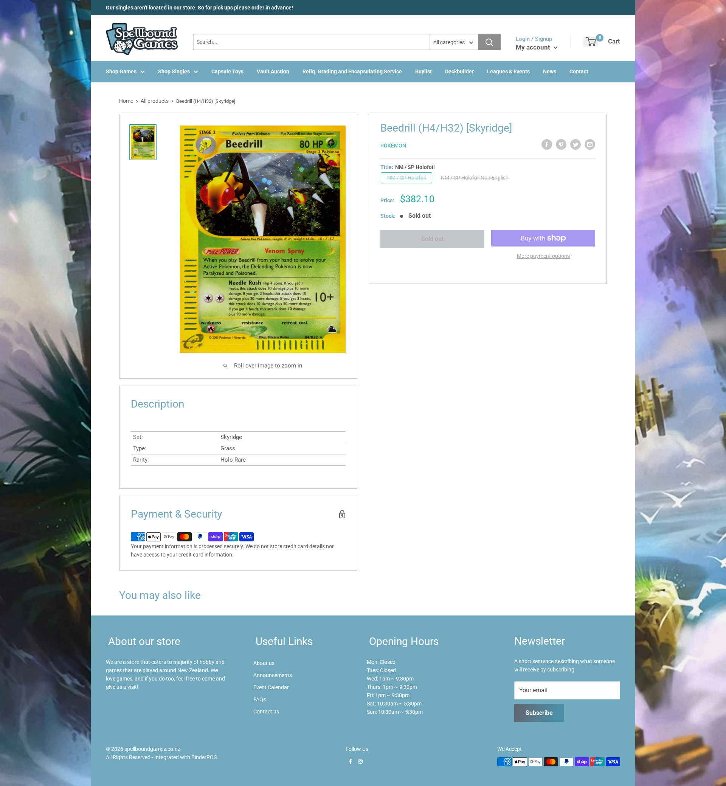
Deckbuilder (459, 71)
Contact (578, 71)
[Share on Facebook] (546, 144)
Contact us (266, 711)
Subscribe (539, 712)
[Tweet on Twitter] (575, 144)
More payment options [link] (543, 256)
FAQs (259, 699)
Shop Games (121, 71)
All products (155, 101)
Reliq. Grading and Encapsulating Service (352, 71)
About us (264, 663)
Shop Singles (174, 71)
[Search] (489, 42)
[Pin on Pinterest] (561, 144)
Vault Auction (273, 71)
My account (534, 47)
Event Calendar (271, 687)
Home (126, 101)
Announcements (272, 675)
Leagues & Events (508, 71)
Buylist (423, 71)
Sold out (432, 238)
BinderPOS (204, 757)
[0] (590, 42)
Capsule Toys (227, 71)
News (549, 71)
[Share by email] (590, 144)
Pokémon (393, 146)
